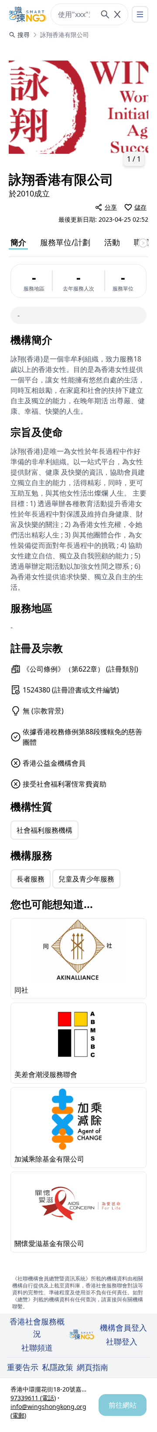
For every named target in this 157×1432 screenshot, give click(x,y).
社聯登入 (121, 1341)
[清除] (117, 14)
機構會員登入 (123, 1327)
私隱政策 (57, 1367)
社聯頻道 (37, 1347)
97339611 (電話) (33, 1398)
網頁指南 (92, 1367)
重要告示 (22, 1367)
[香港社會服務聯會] (28, 14)
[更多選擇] (140, 14)
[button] (78, 107)
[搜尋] (105, 14)
